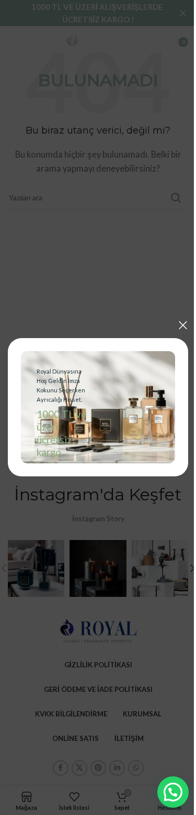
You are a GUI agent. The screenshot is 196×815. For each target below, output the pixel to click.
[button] (165, 792)
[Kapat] (175, 328)
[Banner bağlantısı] (94, 407)
